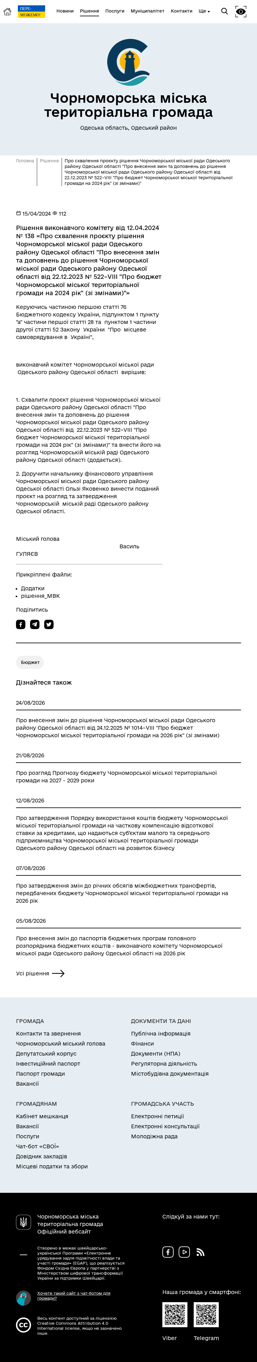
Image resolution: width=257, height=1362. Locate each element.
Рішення (49, 160)
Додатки (33, 588)
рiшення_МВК (40, 596)
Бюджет (30, 662)
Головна (25, 160)
